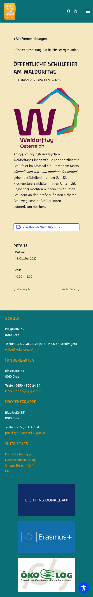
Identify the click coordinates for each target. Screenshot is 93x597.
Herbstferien (69, 289)
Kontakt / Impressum (20, 454)
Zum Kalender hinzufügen (39, 227)
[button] (87, 11)
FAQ (8, 471)
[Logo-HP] (9, 11)
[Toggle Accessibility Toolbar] (84, 588)
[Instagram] (75, 11)
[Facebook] (68, 11)
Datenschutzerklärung (20, 460)
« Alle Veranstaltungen (30, 39)
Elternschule (23, 289)
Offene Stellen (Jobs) (19, 465)
